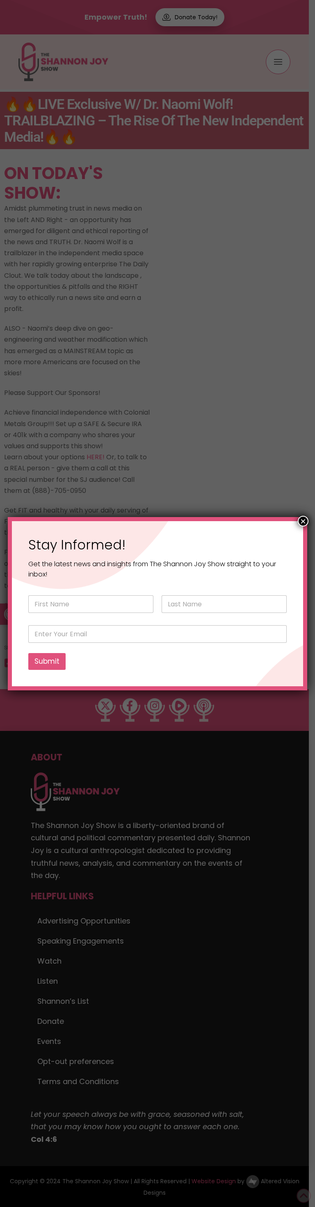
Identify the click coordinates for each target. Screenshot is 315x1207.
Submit (46, 661)
